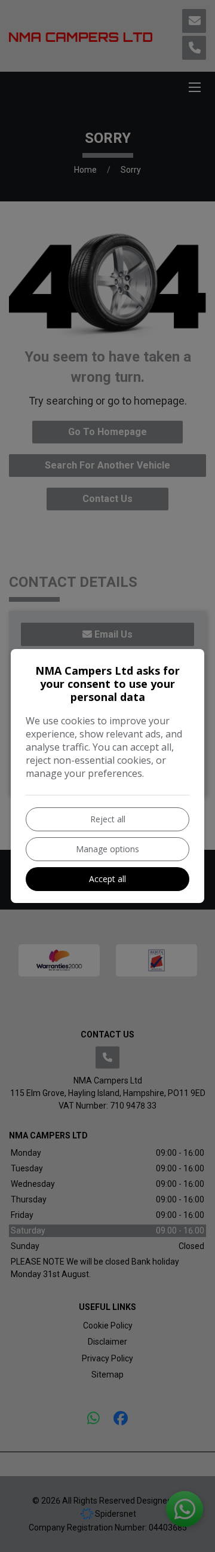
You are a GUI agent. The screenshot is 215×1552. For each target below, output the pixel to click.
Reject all (107, 819)
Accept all (107, 878)
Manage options (107, 849)
